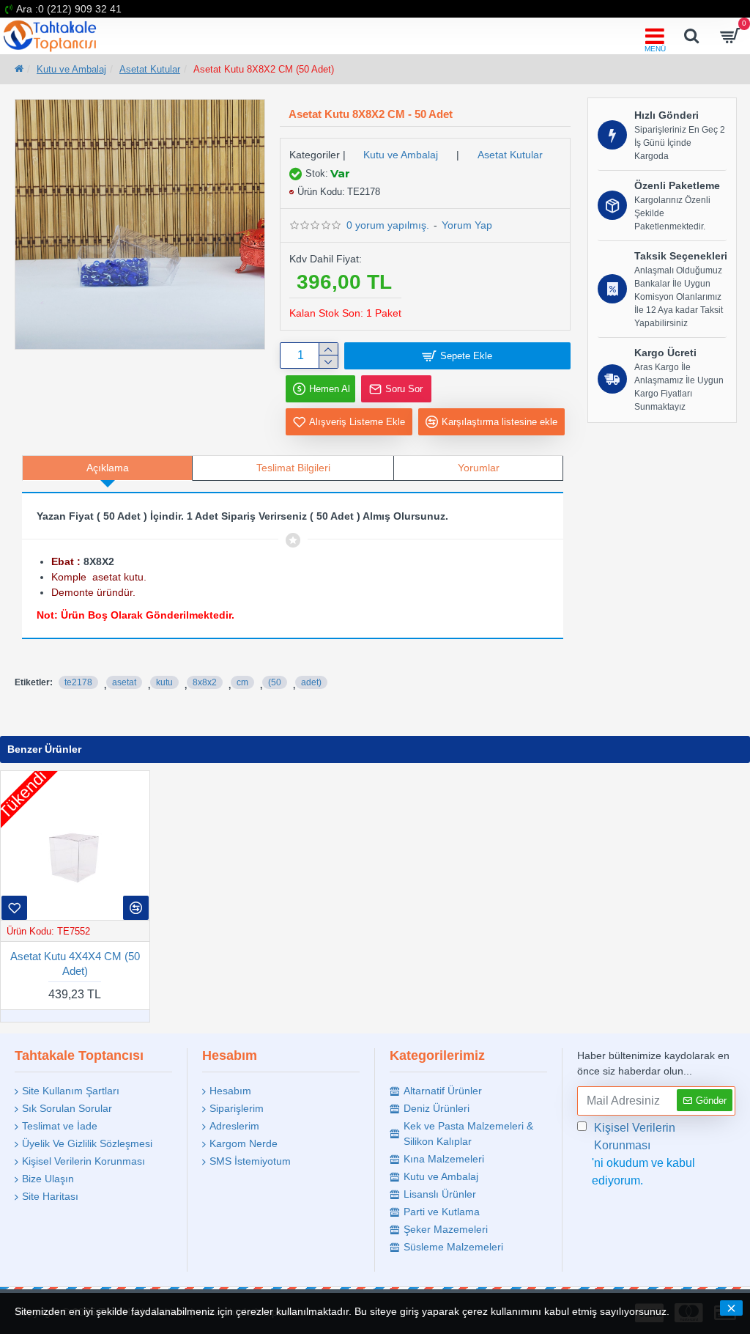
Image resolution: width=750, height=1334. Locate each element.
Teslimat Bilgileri (293, 467)
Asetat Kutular (149, 69)
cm (242, 682)
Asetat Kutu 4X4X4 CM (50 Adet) (75, 963)
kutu (164, 682)
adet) (311, 682)
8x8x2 (205, 682)
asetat (124, 682)
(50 (274, 682)
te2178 (78, 682)
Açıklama (107, 467)
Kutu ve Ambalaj (71, 69)
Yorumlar (479, 467)
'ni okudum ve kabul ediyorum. (643, 1154)
